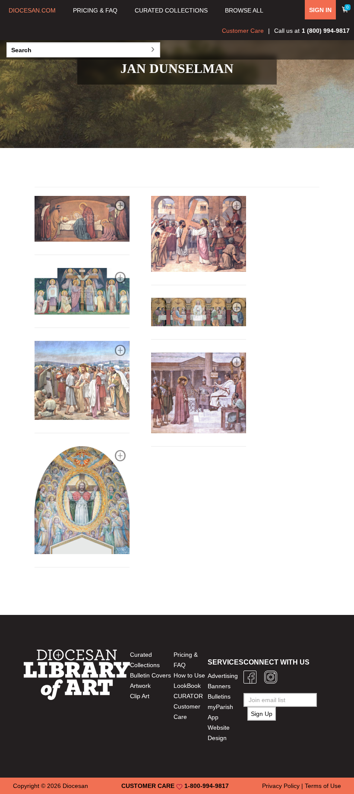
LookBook (187, 685)
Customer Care (243, 30)
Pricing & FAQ (186, 659)
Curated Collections (145, 659)
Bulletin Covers (150, 675)
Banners (219, 686)
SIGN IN (320, 9)
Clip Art (139, 696)
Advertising (223, 675)
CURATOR (188, 696)
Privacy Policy (281, 785)
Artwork (140, 685)
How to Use (189, 675)
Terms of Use (323, 785)
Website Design (219, 732)
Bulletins (219, 696)
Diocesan (75, 785)
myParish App (220, 712)
